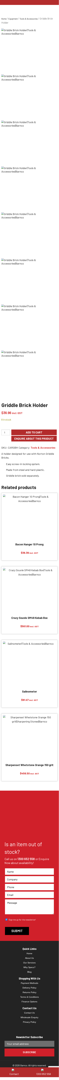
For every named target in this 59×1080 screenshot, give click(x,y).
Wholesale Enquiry (29, 1017)
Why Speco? (29, 967)
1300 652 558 (26, 859)
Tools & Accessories (29, 19)
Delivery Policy (29, 988)
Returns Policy (29, 992)
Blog (29, 972)
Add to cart (34, 432)
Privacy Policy (29, 1022)
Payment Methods (29, 983)
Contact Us (29, 1013)
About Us (29, 958)
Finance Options (29, 1001)
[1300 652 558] (44, 1069)
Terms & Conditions (29, 997)
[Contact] (15, 1069)
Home (3, 19)
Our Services (29, 962)
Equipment (13, 19)
